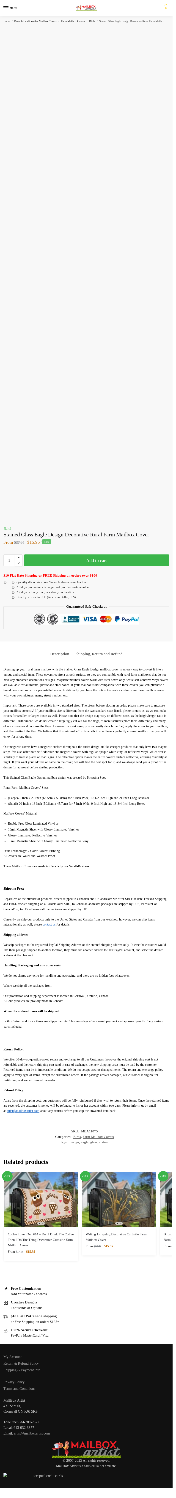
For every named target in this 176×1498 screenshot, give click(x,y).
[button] (165, 8)
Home (6, 21)
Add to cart (96, 560)
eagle (84, 1142)
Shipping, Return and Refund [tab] (99, 654)
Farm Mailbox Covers (73, 21)
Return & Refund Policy (21, 1363)
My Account (12, 1357)
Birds (92, 21)
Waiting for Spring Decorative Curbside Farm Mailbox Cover (116, 1237)
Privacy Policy (14, 1382)
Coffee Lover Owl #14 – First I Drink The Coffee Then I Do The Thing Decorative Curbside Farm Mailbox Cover (41, 1239)
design (74, 1142)
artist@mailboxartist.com (23, 1111)
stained (104, 1142)
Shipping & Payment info (21, 1370)
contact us (49, 924)
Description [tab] (59, 654)
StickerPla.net (94, 1466)
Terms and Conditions (19, 1388)
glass (93, 1142)
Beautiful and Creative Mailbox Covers (35, 21)
